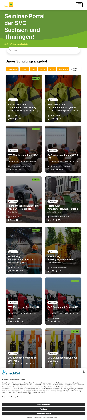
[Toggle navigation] (79, 4)
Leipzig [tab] (42, 69)
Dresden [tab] (24, 69)
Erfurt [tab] (33, 69)
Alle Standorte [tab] (12, 69)
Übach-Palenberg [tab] (64, 69)
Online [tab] (52, 69)
